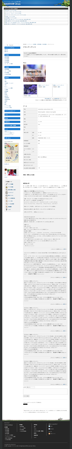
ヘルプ (9, 209)
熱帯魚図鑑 (39, 44)
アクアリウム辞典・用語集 (10, 125)
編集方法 (6, 51)
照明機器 (6, 91)
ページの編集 (10, 184)
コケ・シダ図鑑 (7, 71)
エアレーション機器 (8, 88)
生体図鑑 (34, 44)
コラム (6, 114)
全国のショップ (7, 131)
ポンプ (5, 86)
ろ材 (5, 84)
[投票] (64, 277)
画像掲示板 (57, 98)
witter (51, 426)
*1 (23, 410)
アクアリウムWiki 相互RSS (9, 8)
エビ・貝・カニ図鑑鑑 (9, 435)
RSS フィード (53, 433)
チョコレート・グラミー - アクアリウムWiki (13, 13)
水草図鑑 (7, 67)
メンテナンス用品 (8, 107)
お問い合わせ (8, 138)
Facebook (52, 428)
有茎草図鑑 (6, 69)
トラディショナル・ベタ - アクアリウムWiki (13, 11)
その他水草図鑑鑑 (23, 431)
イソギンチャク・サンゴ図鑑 (10, 436)
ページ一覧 (10, 201)
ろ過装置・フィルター (9, 83)
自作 (34, 426)
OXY (6, 445)
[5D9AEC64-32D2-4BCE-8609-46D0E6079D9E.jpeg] (30, 94)
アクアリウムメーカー (9, 134)
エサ (5, 79)
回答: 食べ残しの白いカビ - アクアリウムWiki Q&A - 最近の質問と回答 (18, 19)
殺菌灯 (5, 92)
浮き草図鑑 (6, 72)
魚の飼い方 (6, 164)
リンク (6, 129)
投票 (64, 249)
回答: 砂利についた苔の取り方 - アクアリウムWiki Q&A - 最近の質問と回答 (19, 24)
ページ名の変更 (11, 203)
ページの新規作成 (11, 198)
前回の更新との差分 (12, 189)
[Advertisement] (36, 34)
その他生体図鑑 (8, 439)
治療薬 (5, 101)
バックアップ (10, 192)
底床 (5, 102)
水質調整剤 (6, 97)
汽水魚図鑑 (6, 60)
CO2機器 (6, 89)
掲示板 (6, 118)
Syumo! (5, 177)
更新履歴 (9, 206)
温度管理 (6, 96)
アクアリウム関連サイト (9, 132)
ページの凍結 (10, 186)
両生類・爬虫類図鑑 (8, 438)
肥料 (5, 104)
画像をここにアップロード (43, 85)
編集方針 (6, 49)
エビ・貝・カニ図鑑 (8, 63)
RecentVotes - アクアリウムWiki (11, 10)
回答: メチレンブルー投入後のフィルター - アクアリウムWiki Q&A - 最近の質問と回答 (21, 22)
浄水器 (5, 94)
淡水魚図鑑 (6, 58)
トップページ (29, 44)
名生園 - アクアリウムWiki (10, 16)
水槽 (5, 81)
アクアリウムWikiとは (9, 47)
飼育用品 (7, 77)
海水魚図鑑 (44, 44)
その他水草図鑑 (7, 74)
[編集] (29, 95)
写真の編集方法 (48, 98)
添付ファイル (10, 195)
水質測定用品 (7, 99)
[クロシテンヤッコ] (34, 81)
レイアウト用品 (7, 105)
